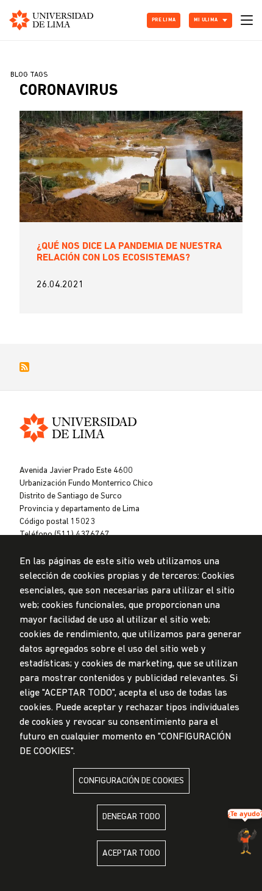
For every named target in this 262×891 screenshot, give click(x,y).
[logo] (51, 20)
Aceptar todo (131, 853)
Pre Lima (163, 20)
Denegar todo (131, 817)
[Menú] (247, 20)
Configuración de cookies (131, 781)
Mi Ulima (206, 20)
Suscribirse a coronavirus (24, 367)
